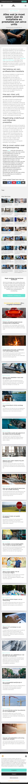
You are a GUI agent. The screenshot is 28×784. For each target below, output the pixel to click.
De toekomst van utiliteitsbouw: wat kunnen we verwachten (13, 655)
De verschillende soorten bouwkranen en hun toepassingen (14, 710)
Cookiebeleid (10, 780)
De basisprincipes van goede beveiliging (11, 516)
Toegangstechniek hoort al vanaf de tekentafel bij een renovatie (6, 205)
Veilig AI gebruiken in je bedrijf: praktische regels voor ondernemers (7, 261)
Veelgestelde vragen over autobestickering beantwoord (20, 233)
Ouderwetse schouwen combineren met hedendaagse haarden (13, 350)
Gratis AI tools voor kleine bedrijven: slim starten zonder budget (6, 243)
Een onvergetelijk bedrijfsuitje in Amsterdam (12, 683)
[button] (26, 756)
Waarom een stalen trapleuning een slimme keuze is (13, 461)
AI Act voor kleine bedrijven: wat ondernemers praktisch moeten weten (7, 271)
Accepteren (14, 770)
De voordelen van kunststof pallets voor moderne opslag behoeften (13, 544)
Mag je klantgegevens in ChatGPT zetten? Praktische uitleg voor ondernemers (20, 261)
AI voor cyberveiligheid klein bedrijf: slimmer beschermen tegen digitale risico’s (7, 252)
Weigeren (14, 774)
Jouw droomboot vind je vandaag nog (13, 406)
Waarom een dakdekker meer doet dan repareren (13, 378)
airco (9, 150)
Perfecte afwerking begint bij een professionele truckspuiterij (12, 322)
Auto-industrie (14, 10)
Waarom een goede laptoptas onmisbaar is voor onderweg (7, 224)
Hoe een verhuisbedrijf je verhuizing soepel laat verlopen (13, 738)
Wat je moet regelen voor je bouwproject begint (11, 572)
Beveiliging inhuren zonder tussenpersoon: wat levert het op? (20, 214)
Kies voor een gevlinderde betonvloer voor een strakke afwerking (14, 489)
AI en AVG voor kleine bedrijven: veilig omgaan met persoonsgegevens (20, 271)
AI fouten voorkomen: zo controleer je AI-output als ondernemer (20, 252)
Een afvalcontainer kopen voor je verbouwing (12, 600)
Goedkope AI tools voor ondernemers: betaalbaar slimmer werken (20, 243)
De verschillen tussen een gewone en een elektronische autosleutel (14, 433)
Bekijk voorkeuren (14, 777)
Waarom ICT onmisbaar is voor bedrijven (12, 627)
